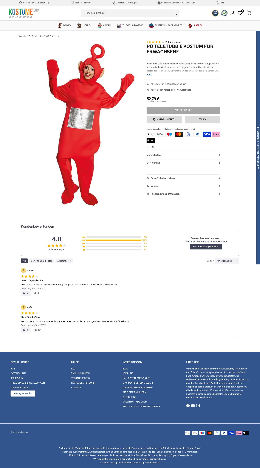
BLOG (125, 368)
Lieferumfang (153, 162)
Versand (155, 186)
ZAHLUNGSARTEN (80, 373)
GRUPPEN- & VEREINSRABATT (137, 382)
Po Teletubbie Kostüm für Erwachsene (44, 36)
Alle (24, 261)
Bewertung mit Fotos (41, 261)
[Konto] (232, 13)
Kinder (107, 25)
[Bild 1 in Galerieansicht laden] (90, 124)
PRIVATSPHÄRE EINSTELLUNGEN (28, 382)
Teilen (202, 119)
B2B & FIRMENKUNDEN (134, 392)
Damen (67, 25)
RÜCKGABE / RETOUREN (83, 382)
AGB (13, 368)
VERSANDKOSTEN (80, 378)
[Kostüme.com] (24, 13)
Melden (37, 293)
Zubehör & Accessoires (168, 25)
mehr (149, 74)
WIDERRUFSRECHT (20, 387)
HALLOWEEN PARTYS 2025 (136, 378)
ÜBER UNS (127, 373)
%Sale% (198, 25)
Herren (87, 25)
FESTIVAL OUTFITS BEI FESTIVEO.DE (141, 406)
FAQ (73, 368)
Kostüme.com (22, 432)
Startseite (22, 36)
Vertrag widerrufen (23, 393)
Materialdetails (154, 155)
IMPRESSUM (17, 378)
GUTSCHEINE (129, 397)
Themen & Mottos (132, 25)
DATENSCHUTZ (18, 373)
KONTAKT (76, 387)
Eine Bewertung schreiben (206, 246)
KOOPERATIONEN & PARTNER (137, 387)
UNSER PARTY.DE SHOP (134, 401)
